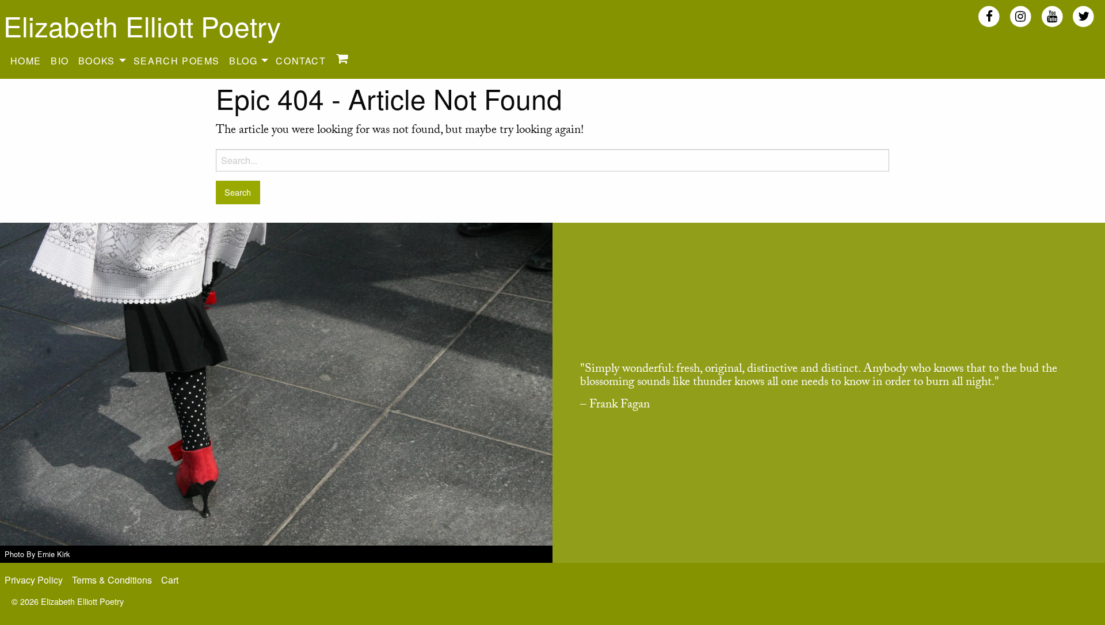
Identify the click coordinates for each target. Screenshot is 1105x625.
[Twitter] (1083, 15)
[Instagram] (1020, 15)
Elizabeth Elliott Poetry (142, 25)
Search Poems (177, 60)
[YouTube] (1052, 15)
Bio (60, 60)
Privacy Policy (34, 579)
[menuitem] (26, 60)
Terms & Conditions (112, 579)
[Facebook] (989, 15)
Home (25, 60)
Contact (301, 60)
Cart (169, 579)
